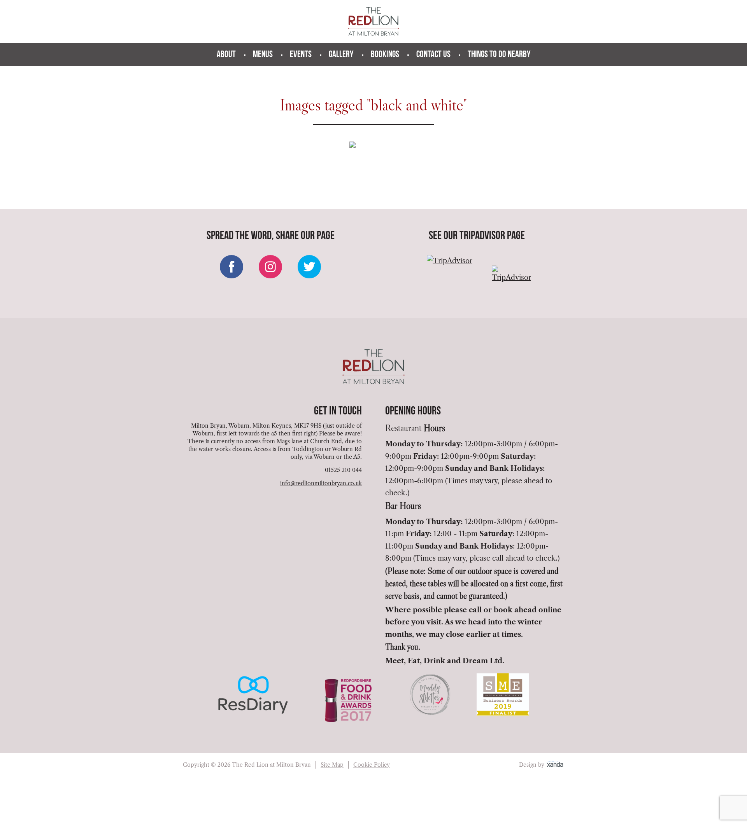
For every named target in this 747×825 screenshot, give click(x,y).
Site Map (332, 764)
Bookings (385, 54)
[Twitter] (309, 266)
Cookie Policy (371, 764)
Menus (263, 54)
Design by (532, 764)
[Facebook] (231, 266)
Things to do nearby (499, 54)
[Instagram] (270, 266)
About (226, 54)
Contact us (433, 54)
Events (301, 54)
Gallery (341, 54)
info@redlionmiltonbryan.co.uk (321, 483)
